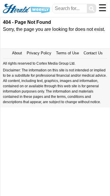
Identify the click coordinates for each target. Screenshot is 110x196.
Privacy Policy (39, 53)
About (17, 53)
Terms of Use (67, 53)
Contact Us (93, 53)
